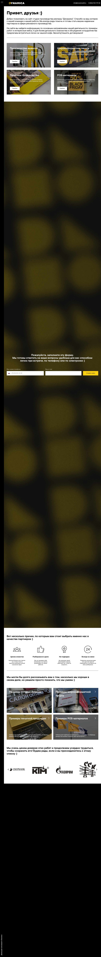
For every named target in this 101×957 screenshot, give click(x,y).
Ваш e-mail (48, 369)
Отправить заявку (90, 373)
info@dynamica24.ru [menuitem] (79, 3)
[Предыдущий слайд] (8, 769)
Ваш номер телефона (13, 369)
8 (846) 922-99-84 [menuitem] (94, 3)
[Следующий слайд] (97, 769)
